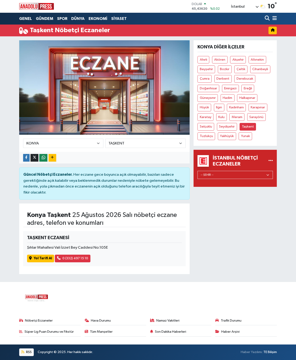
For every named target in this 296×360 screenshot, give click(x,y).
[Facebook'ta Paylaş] (26, 158)
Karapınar (258, 107)
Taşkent (248, 126)
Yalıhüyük (227, 136)
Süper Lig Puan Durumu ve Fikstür (49, 331)
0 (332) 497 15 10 (75, 258)
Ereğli (248, 88)
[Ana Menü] (274, 19)
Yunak (245, 136)
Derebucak (245, 78)
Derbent (222, 78)
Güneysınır (208, 98)
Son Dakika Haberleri (170, 331)
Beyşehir (206, 69)
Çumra (205, 78)
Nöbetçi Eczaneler (39, 320)
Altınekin (257, 59)
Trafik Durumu (231, 320)
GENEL (25, 19)
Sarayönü (256, 117)
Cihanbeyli (260, 69)
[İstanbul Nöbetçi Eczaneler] (270, 161)
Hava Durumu (101, 320)
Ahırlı (203, 59)
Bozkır (224, 69)
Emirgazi (230, 88)
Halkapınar (247, 98)
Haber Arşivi (230, 331)
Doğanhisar (208, 88)
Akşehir (238, 59)
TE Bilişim (270, 352)
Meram (237, 117)
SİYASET (119, 19)
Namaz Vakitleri (167, 320)
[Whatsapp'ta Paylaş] (43, 158)
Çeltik (241, 69)
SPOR (62, 19)
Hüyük (204, 107)
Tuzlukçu (206, 136)
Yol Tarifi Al (43, 258)
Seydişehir (227, 126)
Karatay (205, 117)
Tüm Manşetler (101, 331)
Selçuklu (206, 126)
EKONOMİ (98, 19)
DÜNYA (78, 19)
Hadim (227, 98)
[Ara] (268, 19)
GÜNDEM (44, 19)
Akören (219, 59)
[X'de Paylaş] (34, 158)
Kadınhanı (236, 107)
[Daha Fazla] (52, 158)
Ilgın (219, 107)
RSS (28, 352)
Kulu (221, 117)
